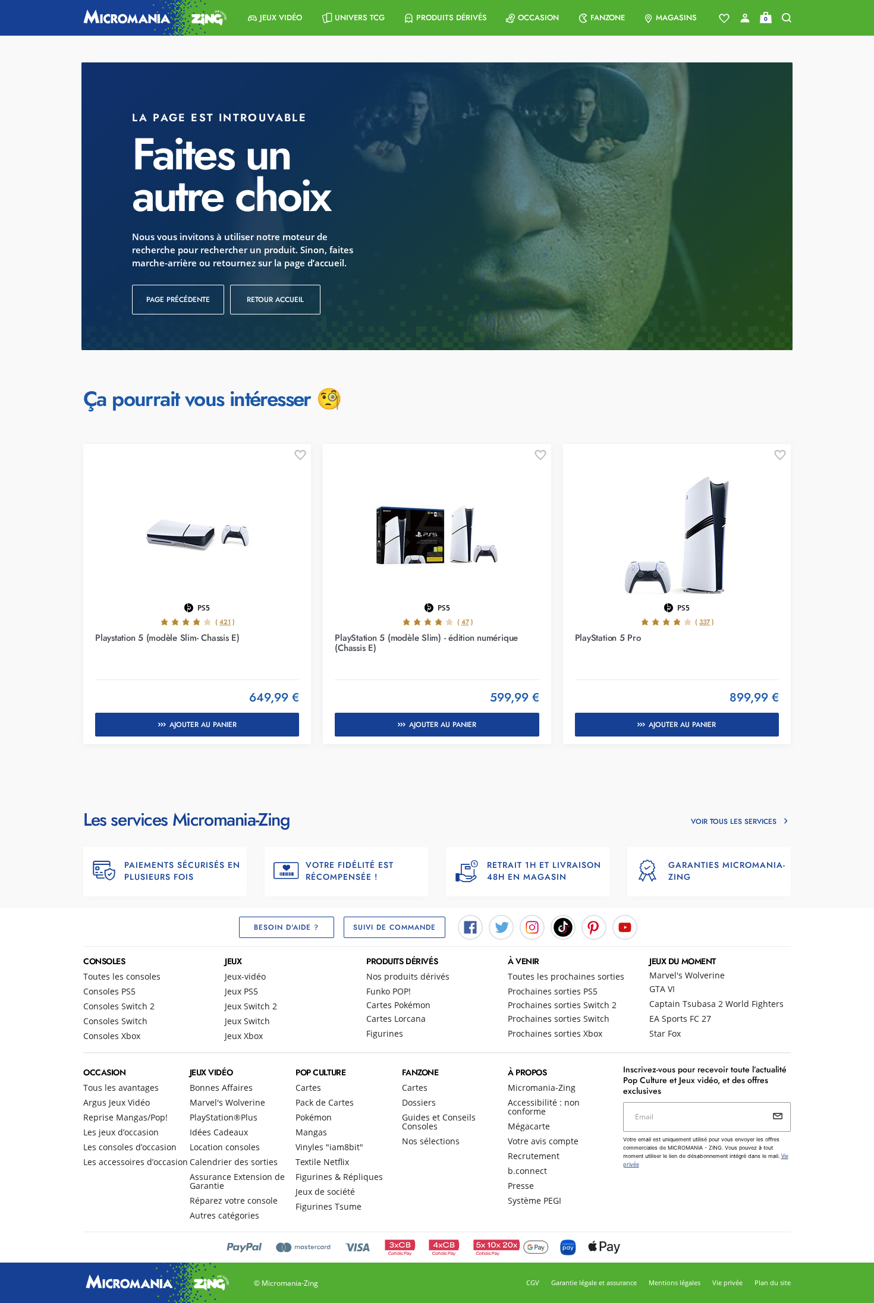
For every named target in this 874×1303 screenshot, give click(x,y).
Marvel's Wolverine (687, 975)
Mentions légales (674, 1282)
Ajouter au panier (203, 724)
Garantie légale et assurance (594, 1282)
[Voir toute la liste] (724, 18)
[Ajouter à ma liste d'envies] (300, 455)
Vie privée (727, 1282)
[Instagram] (532, 926)
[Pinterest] (593, 926)
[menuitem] (275, 18)
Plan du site (772, 1282)
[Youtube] (624, 926)
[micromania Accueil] (152, 18)
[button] (275, 18)
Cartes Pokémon (398, 1005)
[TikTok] (563, 926)
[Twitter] (501, 926)
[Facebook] (470, 926)
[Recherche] (786, 18)
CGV (532, 1282)
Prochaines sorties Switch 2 (562, 1005)
